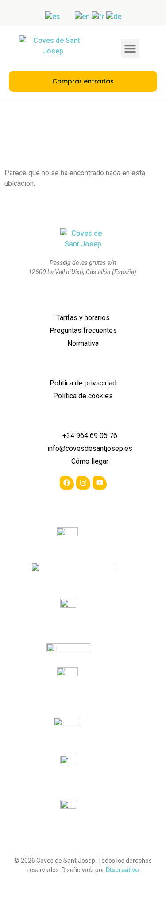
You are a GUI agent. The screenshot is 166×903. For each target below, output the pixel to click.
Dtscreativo (122, 869)
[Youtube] (100, 483)
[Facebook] (67, 483)
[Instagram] (83, 483)
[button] (130, 48)
